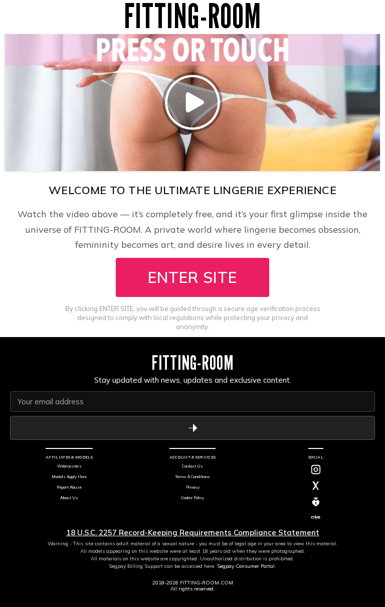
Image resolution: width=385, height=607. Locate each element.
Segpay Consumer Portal (246, 566)
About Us (69, 497)
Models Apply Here (69, 476)
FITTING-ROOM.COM (206, 582)
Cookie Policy (192, 497)
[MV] (315, 501)
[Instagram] (315, 469)
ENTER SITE (192, 277)
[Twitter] (315, 485)
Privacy (193, 487)
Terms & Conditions (192, 476)
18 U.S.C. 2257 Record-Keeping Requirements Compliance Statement (192, 532)
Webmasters (69, 466)
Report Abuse (69, 487)
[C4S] (315, 517)
